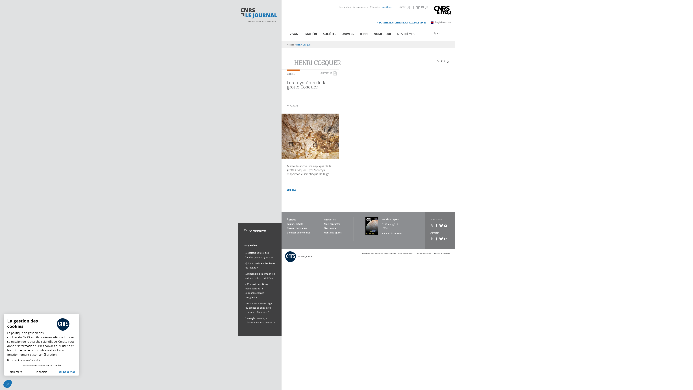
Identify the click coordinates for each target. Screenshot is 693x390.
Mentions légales (333, 232)
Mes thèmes (406, 34)
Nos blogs (386, 6)
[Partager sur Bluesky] (441, 238)
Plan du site (330, 228)
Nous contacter (332, 224)
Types (437, 33)
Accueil (290, 44)
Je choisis (41, 372)
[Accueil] (258, 13)
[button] (7, 384)
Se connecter (360, 6)
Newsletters (330, 219)
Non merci (16, 372)
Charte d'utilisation (297, 228)
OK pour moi (67, 372)
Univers (348, 34)
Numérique (383, 34)
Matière (311, 34)
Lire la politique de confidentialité (23, 360)
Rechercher (345, 6)
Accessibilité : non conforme (398, 253)
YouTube (422, 7)
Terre (363, 34)
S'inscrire (375, 6)
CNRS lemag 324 (390, 224)
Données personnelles (298, 232)
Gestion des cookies (372, 253)
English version (443, 22)
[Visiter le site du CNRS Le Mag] (442, 11)
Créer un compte (441, 253)
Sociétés (329, 34)
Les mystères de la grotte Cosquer (307, 85)
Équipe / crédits (295, 224)
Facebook (413, 7)
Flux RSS (441, 61)
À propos (291, 219)
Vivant (295, 34)
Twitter (409, 7)
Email (446, 238)
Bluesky (418, 7)
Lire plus (291, 189)
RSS (426, 7)
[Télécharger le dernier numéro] (371, 226)
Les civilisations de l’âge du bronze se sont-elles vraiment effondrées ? (258, 307)
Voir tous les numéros (392, 233)
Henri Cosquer (303, 44)
